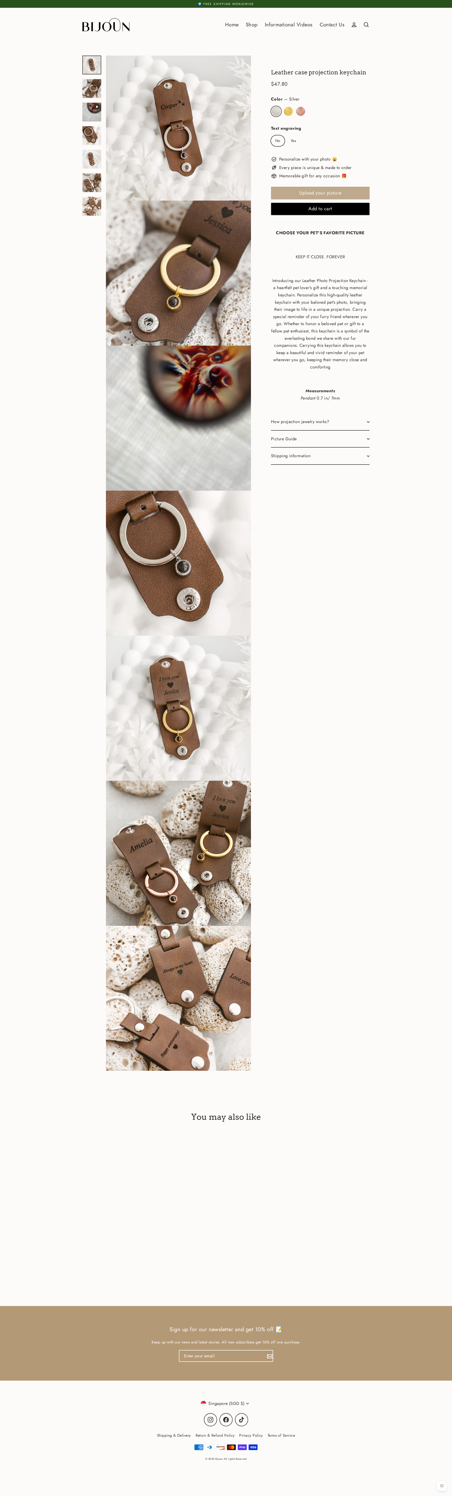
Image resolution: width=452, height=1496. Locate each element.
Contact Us (332, 24)
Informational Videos (289, 24)
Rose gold (300, 111)
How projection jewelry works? (300, 422)
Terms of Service (281, 1435)
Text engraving (286, 128)
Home (232, 24)
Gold (288, 111)
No (277, 141)
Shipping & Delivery (174, 1435)
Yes (293, 141)
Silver (276, 111)
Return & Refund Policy (215, 1435)
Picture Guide (284, 439)
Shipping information (291, 456)
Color (285, 99)
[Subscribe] (269, 1356)
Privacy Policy (251, 1435)
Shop (252, 24)
